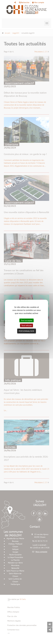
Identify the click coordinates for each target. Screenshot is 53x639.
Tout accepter (26, 320)
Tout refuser (26, 325)
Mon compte (39, 2)
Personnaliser (26, 331)
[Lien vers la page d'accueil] (26, 9)
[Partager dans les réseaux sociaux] (49, 629)
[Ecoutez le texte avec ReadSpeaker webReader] (49, 624)
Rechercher (25, 2)
